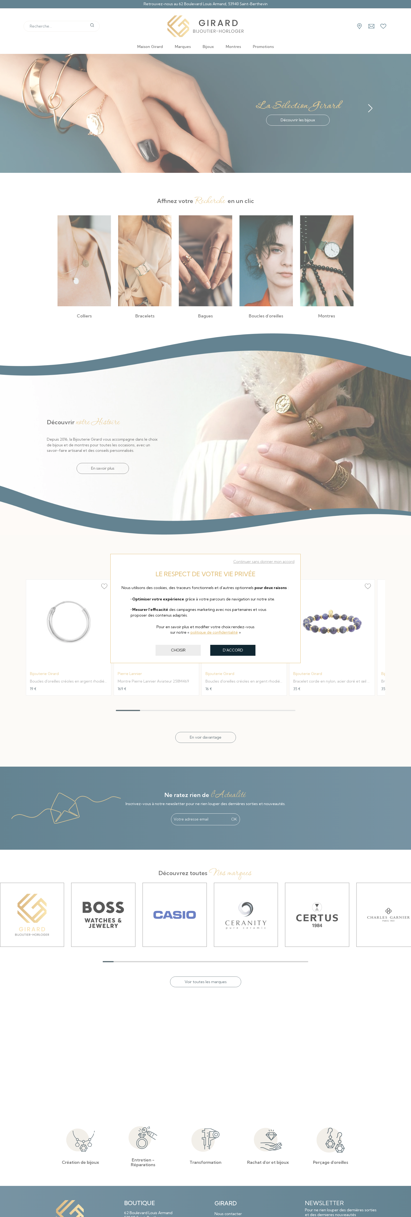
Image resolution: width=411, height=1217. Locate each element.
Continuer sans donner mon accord (263, 561)
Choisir (178, 650)
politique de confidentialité (214, 632)
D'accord (233, 650)
